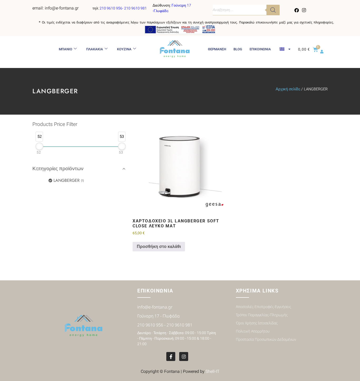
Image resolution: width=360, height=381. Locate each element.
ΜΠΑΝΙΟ (65, 49)
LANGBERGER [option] (68, 180)
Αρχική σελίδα (288, 89)
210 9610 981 (135, 8)
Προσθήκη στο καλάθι (159, 246)
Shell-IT (213, 371)
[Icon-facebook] (170, 356)
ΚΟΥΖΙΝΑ (124, 49)
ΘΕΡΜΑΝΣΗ (217, 49)
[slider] (39, 146)
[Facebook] (296, 10)
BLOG (237, 49)
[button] (79, 168)
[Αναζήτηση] (273, 10)
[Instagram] (303, 10)
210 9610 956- (112, 8)
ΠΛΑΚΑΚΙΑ (94, 49)
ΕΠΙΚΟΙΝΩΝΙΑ (260, 49)
